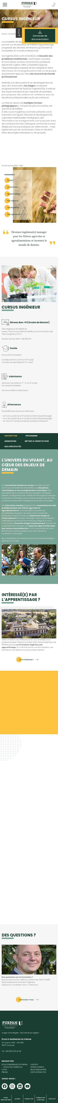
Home (4, 34)
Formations (13, 34)
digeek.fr (36, 1033)
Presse (5, 1072)
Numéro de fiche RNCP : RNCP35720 (16, 339)
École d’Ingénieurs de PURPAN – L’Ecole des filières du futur (14, 1067)
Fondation (29, 1099)
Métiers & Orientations (37, 441)
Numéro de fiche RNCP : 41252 (12, 166)
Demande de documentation (40, 37)
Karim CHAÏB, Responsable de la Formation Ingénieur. (26, 980)
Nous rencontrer (6, 1099)
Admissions (10, 441)
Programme (31, 436)
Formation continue (40, 1099)
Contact (52, 1099)
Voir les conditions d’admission (15, 390)
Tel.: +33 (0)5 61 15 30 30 (11, 1051)
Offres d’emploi (37, 1067)
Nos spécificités (13, 446)
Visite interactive (38, 1072)
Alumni (17, 1099)
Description (11, 436)
